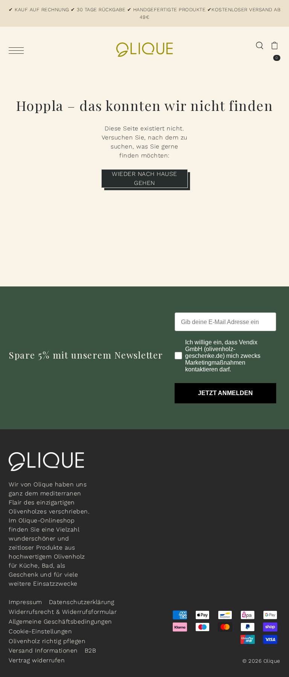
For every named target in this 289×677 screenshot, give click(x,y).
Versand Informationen (43, 650)
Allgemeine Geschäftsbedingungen (60, 621)
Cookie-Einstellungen (40, 631)
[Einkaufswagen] (274, 45)
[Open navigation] (18, 50)
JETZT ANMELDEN (225, 393)
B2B (90, 650)
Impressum (25, 602)
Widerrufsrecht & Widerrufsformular (63, 611)
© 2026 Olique (261, 661)
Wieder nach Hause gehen (144, 178)
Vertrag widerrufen (37, 660)
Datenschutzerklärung (81, 602)
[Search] (259, 45)
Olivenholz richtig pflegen (47, 641)
